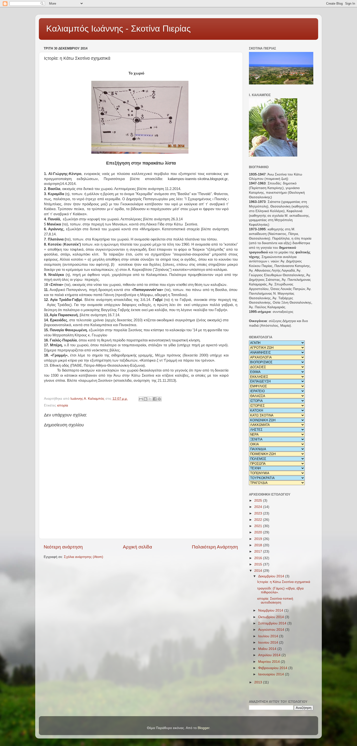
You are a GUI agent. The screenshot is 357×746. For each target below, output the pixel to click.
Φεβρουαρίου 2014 (273, 668)
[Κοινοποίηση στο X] (150, 399)
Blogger (203, 728)
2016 (258, 558)
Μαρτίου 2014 (269, 661)
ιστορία (62, 405)
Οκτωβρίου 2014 (271, 617)
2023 (258, 513)
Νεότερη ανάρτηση (63, 546)
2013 (258, 682)
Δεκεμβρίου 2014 (271, 576)
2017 (258, 551)
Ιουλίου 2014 (268, 636)
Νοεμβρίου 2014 (271, 610)
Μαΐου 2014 (267, 649)
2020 (258, 532)
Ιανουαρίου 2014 (271, 674)
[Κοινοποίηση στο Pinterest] (159, 399)
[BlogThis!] (145, 399)
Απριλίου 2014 (269, 655)
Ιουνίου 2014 (268, 642)
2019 (258, 539)
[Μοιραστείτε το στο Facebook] (154, 399)
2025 (258, 500)
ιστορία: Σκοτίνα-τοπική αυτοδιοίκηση (275, 600)
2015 (258, 564)
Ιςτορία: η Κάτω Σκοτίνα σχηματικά (283, 582)
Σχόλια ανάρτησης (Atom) (83, 557)
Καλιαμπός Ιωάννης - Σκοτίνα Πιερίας (118, 28)
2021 (258, 526)
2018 (258, 545)
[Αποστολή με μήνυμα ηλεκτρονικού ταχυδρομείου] (140, 399)
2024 (258, 507)
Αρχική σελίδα (137, 546)
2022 (258, 520)
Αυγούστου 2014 (271, 629)
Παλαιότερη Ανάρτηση (215, 546)
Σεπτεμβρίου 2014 (272, 623)
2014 (258, 570)
